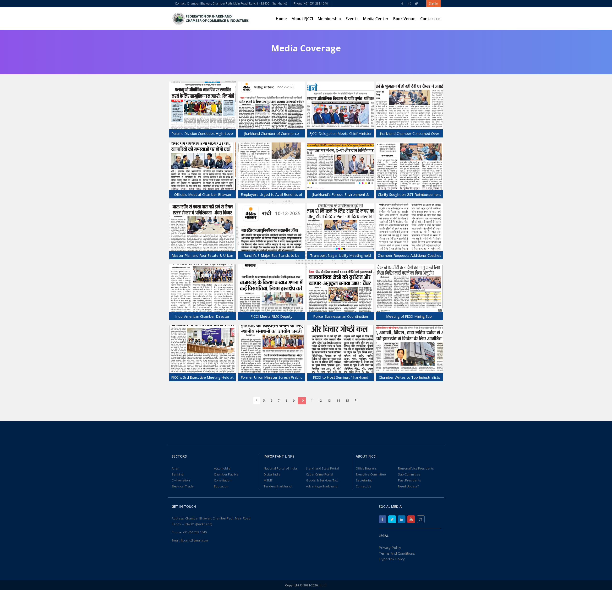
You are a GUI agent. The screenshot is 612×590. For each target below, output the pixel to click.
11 (311, 401)
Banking (177, 474)
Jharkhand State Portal (322, 468)
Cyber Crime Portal (319, 474)
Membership (329, 18)
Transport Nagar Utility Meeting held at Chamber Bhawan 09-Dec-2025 (340, 256)
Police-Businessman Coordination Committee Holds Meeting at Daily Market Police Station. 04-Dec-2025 (340, 317)
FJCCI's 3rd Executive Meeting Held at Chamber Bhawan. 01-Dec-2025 (202, 378)
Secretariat (364, 480)
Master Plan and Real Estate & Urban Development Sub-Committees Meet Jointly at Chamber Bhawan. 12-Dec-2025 (202, 256)
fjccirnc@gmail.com (194, 540)
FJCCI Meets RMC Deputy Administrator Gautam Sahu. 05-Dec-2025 (271, 317)
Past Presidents (409, 480)
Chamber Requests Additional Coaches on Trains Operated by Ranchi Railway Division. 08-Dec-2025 (409, 256)
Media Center (375, 18)
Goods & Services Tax (322, 480)
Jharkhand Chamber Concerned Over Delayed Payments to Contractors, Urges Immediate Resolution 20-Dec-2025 (409, 134)
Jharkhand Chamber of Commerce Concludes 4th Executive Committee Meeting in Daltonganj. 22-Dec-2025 (271, 134)
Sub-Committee (409, 474)
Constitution (222, 480)
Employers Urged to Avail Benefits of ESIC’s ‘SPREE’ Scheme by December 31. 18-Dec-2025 (271, 195)
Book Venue (404, 18)
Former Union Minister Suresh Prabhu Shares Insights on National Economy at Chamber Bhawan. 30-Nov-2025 (271, 378)
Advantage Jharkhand (322, 486)
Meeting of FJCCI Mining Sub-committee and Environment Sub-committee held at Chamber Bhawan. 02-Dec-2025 (409, 317)
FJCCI (322, 585)
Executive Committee (371, 474)
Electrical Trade (183, 486)
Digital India (272, 474)
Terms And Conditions (397, 553)
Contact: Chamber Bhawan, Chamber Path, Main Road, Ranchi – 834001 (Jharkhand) (231, 3)
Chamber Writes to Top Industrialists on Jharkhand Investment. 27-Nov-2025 (409, 378)
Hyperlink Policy (392, 559)
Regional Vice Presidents (416, 468)
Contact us (430, 18)
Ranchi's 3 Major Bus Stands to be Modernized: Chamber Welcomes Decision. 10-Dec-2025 (272, 256)
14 (338, 401)
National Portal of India (280, 468)
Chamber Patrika (226, 474)
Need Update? (408, 486)
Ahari (175, 468)
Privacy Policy (390, 547)
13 (329, 401)
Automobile (222, 468)
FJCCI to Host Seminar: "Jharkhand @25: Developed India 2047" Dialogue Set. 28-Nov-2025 (340, 378)
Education (221, 486)
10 (302, 401)
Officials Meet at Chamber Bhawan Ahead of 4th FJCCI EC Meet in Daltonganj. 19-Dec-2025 (202, 195)
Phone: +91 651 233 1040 (311, 3)
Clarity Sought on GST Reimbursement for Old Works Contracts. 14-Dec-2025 (409, 195)
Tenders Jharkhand (278, 486)
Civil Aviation (181, 480)
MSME (268, 480)
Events (352, 18)
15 (347, 401)
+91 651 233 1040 (195, 532)
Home (281, 18)
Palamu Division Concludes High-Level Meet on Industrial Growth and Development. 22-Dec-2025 (202, 134)
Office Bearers (366, 468)
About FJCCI (302, 18)
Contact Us (363, 486)
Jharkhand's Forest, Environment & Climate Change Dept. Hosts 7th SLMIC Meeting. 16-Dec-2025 (340, 195)
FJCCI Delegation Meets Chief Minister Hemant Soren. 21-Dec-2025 (340, 134)
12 (320, 401)
